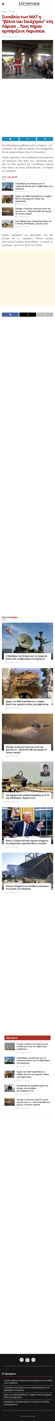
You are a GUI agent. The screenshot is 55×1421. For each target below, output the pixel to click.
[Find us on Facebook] (22, 1360)
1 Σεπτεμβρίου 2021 (9, 36)
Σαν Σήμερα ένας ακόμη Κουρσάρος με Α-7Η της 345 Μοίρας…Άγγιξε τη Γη (33, 222)
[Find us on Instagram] (33, 1360)
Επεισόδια (7, 145)
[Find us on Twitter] (27, 1360)
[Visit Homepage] (29, 3)
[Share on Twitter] (27, 139)
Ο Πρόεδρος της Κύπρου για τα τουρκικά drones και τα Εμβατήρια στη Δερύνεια (34, 186)
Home (4, 12)
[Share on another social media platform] (45, 139)
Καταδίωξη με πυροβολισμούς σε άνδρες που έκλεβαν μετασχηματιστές (32, 1088)
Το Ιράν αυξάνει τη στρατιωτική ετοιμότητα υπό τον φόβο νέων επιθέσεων (32, 1046)
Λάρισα (30, 148)
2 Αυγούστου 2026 (22, 192)
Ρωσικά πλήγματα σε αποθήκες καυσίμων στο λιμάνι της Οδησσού (27, 887)
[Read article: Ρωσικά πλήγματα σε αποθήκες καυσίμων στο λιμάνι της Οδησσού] (27, 871)
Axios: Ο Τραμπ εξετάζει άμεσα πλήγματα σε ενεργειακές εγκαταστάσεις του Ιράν (27, 842)
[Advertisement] (27, 108)
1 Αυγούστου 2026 (13, 847)
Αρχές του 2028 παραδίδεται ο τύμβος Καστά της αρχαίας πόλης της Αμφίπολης (33, 198)
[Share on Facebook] (10, 139)
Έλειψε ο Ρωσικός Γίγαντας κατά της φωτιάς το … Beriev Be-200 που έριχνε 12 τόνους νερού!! (33, 211)
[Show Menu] (3, 4)
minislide (11, 12)
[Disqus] (27, 933)
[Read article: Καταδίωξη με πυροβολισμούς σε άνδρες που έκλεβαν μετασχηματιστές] (9, 1088)
